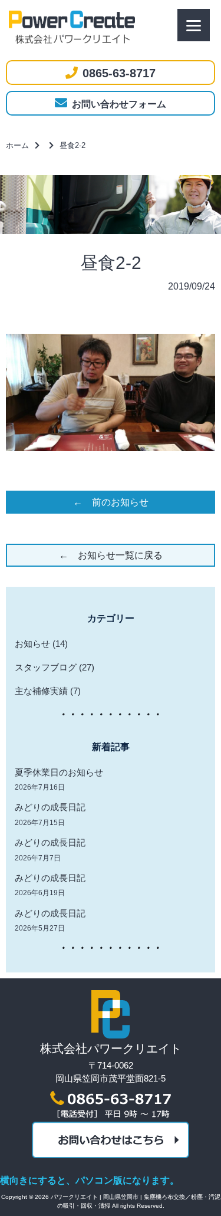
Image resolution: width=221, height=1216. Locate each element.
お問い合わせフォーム (119, 104)
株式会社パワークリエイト (111, 1048)
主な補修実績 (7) (48, 691)
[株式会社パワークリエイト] (110, 1035)
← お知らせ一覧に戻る (111, 555)
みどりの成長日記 (50, 807)
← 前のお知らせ (111, 502)
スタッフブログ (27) (54, 667)
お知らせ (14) (41, 644)
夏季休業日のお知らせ (59, 772)
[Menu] (193, 25)
